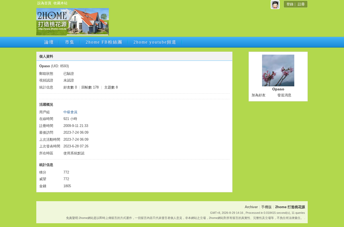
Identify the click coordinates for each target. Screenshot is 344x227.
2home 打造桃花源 (290, 207)
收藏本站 (60, 3)
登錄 (289, 4)
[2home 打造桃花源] (72, 34)
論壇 (49, 42)
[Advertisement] (208, 23)
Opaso (278, 89)
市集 (70, 42)
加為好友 (259, 95)
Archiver (251, 207)
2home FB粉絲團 (104, 42)
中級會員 (70, 112)
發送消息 (284, 95)
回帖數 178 (90, 87)
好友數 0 (70, 87)
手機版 (266, 207)
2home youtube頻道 (155, 42)
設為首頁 (44, 3)
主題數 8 (111, 87)
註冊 (301, 4)
